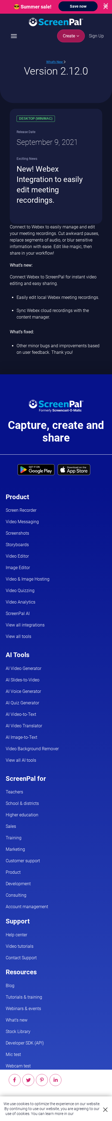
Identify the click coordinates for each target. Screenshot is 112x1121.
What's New (55, 62)
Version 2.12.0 (56, 71)
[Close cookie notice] (105, 1110)
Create (69, 36)
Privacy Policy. (86, 1113)
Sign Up (96, 36)
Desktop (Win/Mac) (35, 118)
